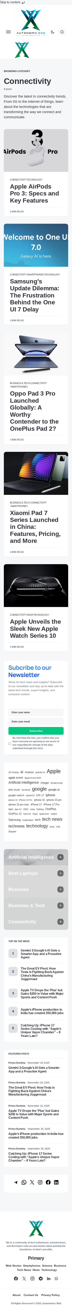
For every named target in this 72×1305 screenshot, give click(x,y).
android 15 (40, 772)
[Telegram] (41, 1278)
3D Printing (13, 772)
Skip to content (10, 2)
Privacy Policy (50, 1295)
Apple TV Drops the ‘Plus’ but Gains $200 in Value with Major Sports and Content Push (42, 994)
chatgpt (45, 782)
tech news (52, 819)
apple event (15, 777)
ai (21, 772)
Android (29, 772)
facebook (26, 790)
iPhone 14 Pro (25, 800)
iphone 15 (39, 799)
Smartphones (35, 274)
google (39, 789)
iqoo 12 (18, 809)
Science (47, 1265)
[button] (8, 32)
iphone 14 (12, 800)
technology (37, 825)
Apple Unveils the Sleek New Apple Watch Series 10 (35, 628)
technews (16, 826)
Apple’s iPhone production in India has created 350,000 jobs (42, 1011)
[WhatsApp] (56, 1278)
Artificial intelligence (23, 782)
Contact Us (31, 1295)
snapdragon (27, 820)
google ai (54, 789)
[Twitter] (24, 1278)
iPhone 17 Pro (51, 804)
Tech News (24, 1270)
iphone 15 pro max (18, 804)
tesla (52, 827)
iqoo (10, 809)
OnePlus (50, 809)
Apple (54, 771)
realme (54, 814)
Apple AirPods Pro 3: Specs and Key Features (34, 193)
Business (60, 1265)
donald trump (56, 783)
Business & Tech (20, 383)
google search (16, 795)
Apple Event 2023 (33, 778)
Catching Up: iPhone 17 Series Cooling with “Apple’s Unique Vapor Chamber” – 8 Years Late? (41, 1031)
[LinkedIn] (48, 1278)
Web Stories (14, 1265)
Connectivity (18, 179)
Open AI (27, 814)
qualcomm (44, 814)
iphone (50, 795)
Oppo (35, 814)
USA (58, 827)
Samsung (14, 819)
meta (32, 809)
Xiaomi (12, 831)
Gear (30, 615)
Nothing (40, 809)
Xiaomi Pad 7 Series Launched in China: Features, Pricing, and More (35, 526)
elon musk (14, 789)
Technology (34, 179)
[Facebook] (16, 1278)
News (36, 1270)
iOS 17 (40, 795)
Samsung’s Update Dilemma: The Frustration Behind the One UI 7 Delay (34, 295)
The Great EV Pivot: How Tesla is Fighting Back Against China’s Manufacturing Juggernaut (42, 974)
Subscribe (36, 730)
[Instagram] (32, 1278)
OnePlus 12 (15, 813)
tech (38, 819)
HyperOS (30, 795)
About (16, 1295)
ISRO (25, 809)
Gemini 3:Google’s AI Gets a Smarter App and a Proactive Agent (41, 954)
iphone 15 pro (53, 799)
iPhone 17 (36, 804)
